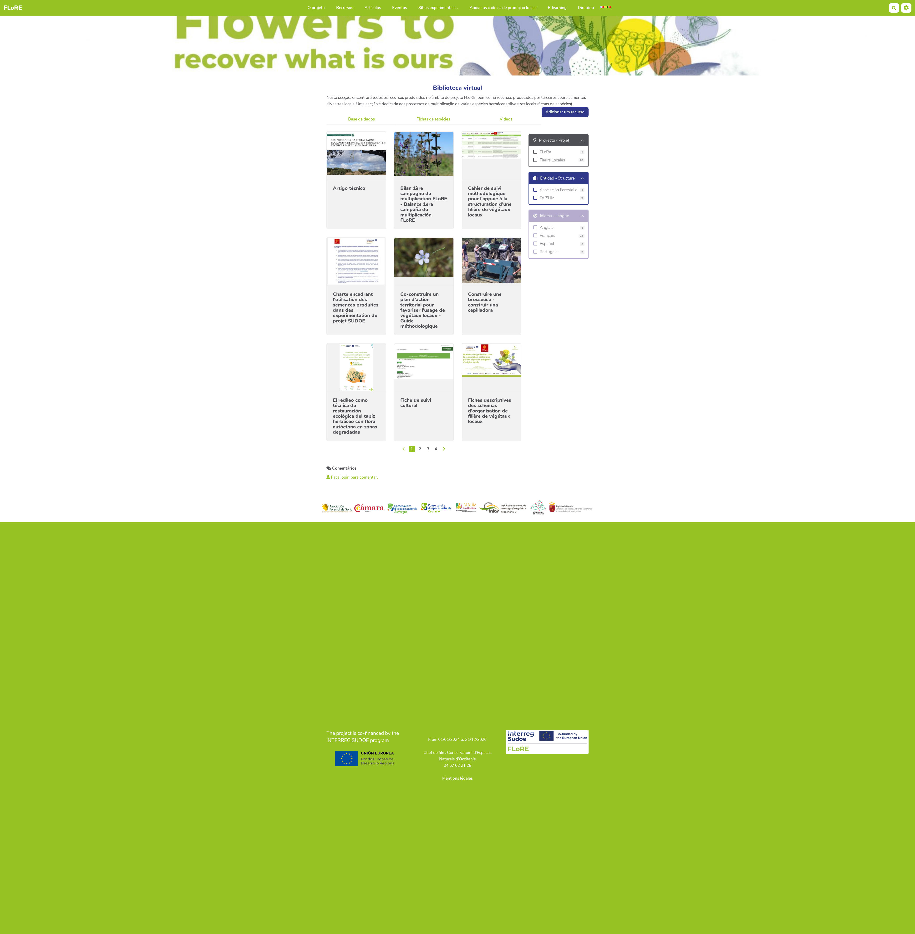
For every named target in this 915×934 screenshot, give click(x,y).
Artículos (373, 8)
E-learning (557, 8)
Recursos (344, 8)
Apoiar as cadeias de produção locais (503, 8)
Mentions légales (457, 778)
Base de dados (361, 119)
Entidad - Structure (557, 178)
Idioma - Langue (554, 216)
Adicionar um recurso (565, 112)
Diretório (586, 8)
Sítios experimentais (436, 8)
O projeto (316, 8)
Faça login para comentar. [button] (354, 477)
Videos (506, 119)
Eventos (399, 8)
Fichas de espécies (433, 119)
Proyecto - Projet (554, 140)
